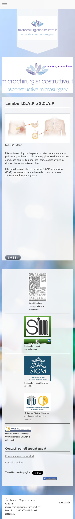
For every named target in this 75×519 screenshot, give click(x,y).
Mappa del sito (27, 499)
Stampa (13, 499)
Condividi (51, 478)
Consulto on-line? (14, 462)
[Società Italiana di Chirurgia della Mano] (37, 368)
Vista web (64, 502)
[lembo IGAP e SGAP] (37, 128)
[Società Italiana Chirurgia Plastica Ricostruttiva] (38, 287)
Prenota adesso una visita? (19, 456)
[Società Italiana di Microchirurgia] (37, 341)
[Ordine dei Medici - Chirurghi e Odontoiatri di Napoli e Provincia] (37, 402)
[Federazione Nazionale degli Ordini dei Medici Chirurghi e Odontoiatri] (18, 429)
